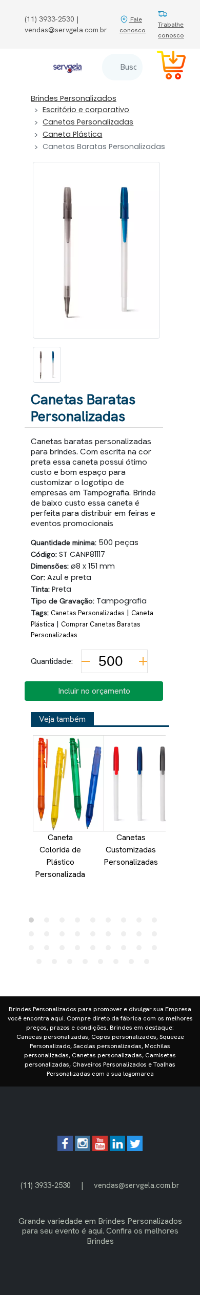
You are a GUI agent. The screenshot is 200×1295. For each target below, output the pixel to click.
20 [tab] (49, 950)
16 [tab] (126, 936)
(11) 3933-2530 (46, 1185)
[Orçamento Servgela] (165, 67)
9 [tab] (157, 922)
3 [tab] (64, 922)
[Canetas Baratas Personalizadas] (47, 365)
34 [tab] (134, 964)
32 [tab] (103, 964)
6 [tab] (111, 922)
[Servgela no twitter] (135, 1148)
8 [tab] (141, 922)
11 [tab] (49, 936)
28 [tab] (41, 964)
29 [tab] (57, 964)
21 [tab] (64, 950)
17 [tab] (141, 936)
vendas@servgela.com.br (136, 1185)
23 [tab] (95, 950)
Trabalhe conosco (171, 29)
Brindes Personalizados (73, 98)
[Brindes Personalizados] (67, 67)
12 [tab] (64, 936)
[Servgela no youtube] (100, 1148)
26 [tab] (141, 950)
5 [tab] (95, 922)
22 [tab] (80, 950)
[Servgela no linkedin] (117, 1148)
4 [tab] (80, 922)
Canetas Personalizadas (88, 122)
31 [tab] (88, 964)
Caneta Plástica (72, 134)
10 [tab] (34, 936)
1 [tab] (34, 922)
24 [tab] (111, 950)
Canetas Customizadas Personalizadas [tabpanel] (131, 849)
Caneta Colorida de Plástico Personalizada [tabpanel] (60, 856)
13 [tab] (80, 936)
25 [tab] (126, 950)
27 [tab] (157, 950)
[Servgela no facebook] (65, 1148)
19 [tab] (34, 950)
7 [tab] (126, 922)
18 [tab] (157, 936)
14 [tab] (95, 936)
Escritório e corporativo (86, 110)
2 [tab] (49, 922)
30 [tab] (72, 964)
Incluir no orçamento (94, 690)
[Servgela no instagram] (82, 1148)
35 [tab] (149, 964)
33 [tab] (118, 964)
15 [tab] (111, 936)
